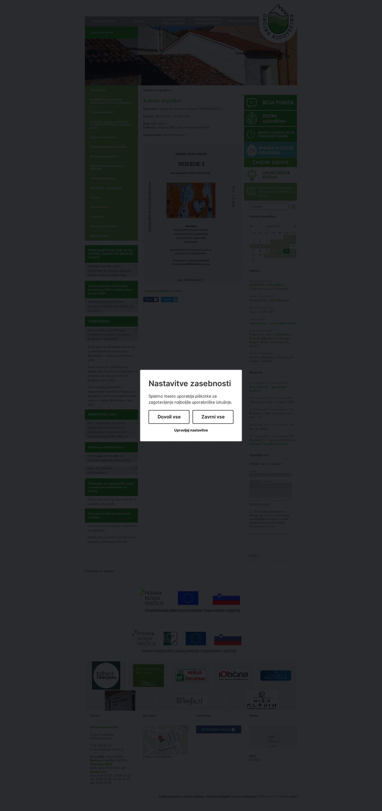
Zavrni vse (213, 417)
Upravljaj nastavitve (191, 430)
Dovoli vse (169, 417)
